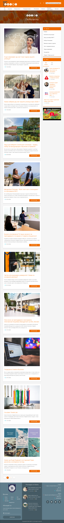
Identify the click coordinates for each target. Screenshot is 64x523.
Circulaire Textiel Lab (11, 412)
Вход (47, 3)
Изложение (36, 8)
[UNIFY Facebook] (47, 501)
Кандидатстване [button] (26, 8)
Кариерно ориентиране (50, 9)
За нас (5, 9)
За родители (46, 52)
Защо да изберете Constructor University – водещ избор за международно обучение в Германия (20, 145)
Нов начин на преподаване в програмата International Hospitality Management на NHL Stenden (21, 321)
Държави (10, 8)
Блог (17, 497)
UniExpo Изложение (48, 40)
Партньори (6, 500)
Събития (43, 8)
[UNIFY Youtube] (55, 501)
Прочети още (34, 67)
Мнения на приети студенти (50, 43)
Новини (45, 31)
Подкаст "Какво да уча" (49, 55)
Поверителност (11, 502)
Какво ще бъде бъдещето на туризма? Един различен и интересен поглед (19, 461)
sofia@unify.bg (58, 490)
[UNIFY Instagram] (51, 501)
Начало (5, 497)
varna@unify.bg (58, 498)
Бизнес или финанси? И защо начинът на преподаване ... (55, 70)
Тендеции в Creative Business (14, 369)
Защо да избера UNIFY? (49, 37)
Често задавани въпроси (49, 46)
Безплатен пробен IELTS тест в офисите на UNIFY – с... (55, 94)
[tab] (46, 63)
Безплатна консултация (54, 3)
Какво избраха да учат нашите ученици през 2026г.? (22, 102)
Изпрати (11, 517)
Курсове (56, 8)
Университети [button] (17, 8)
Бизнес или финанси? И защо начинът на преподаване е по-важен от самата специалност (20, 235)
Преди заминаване (48, 49)
